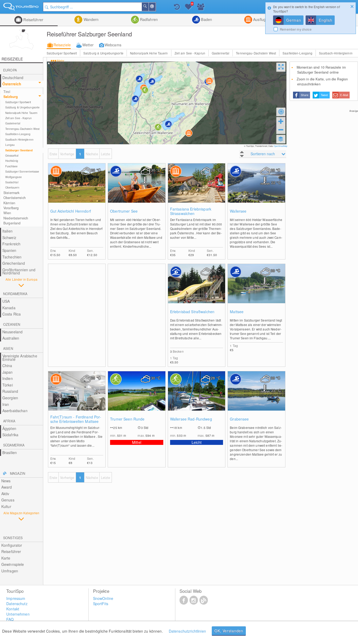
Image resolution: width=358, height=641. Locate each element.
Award (6, 487)
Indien (7, 378)
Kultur (6, 506)
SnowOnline (103, 598)
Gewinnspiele (12, 564)
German (293, 20)
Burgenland (11, 223)
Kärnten (9, 203)
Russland (10, 391)
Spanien (9, 250)
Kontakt (12, 608)
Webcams (113, 44)
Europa (10, 70)
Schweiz (9, 237)
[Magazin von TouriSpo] (203, 600)
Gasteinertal (220, 53)
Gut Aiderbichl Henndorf (70, 211)
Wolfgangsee (13, 177)
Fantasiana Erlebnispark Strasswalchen (190, 211)
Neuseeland (12, 331)
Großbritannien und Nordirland (19, 271)
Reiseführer (32, 19)
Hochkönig (11, 161)
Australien (10, 338)
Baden (206, 19)
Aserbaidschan (15, 410)
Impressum (15, 598)
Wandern (90, 19)
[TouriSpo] (21, 7)
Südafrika (10, 434)
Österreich (11, 83)
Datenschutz (17, 603)
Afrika (9, 421)
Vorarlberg (11, 208)
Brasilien (9, 452)
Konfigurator (11, 545)
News (6, 480)
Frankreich (11, 243)
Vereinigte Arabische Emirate (19, 357)
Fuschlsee (11, 166)
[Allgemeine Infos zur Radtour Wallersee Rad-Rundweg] (196, 396)
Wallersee (238, 211)
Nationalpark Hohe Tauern (149, 53)
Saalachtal (11, 182)
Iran (5, 404)
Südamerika (13, 445)
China (7, 365)
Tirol (6, 91)
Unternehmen (18, 614)
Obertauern (12, 187)
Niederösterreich (15, 218)
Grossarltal (11, 155)
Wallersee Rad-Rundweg (191, 419)
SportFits (100, 603)
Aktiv (5, 493)
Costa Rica (11, 314)
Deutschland (13, 77)
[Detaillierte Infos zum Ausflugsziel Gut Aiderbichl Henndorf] (77, 188)
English (325, 20)
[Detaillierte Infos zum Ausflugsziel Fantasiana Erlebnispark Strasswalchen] (196, 188)
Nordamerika (15, 293)
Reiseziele (62, 44)
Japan (7, 372)
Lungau (10, 145)
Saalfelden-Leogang (297, 53)
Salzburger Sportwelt (62, 53)
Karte (5, 558)
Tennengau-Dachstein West (256, 53)
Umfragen (9, 570)
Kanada (8, 307)
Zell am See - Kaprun (190, 53)
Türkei (7, 385)
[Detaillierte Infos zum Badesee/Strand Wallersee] (256, 188)
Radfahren (148, 19)
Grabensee (239, 419)
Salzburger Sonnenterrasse (22, 171)
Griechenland (13, 263)
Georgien (10, 397)
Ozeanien (11, 324)
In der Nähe (155, 7)
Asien (8, 348)
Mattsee (236, 312)
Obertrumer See (124, 211)
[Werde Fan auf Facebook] (184, 600)
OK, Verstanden (228, 630)
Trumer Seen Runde (127, 419)
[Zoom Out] (280, 129)
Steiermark (11, 192)
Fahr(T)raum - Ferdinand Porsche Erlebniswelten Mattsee (75, 419)
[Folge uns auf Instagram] (193, 600)
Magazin (17, 473)
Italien (7, 231)
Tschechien (11, 256)
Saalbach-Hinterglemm (335, 53)
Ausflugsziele (263, 19)
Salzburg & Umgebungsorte (103, 53)
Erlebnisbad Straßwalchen (192, 312)
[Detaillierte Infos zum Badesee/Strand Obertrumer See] (136, 188)
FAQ (10, 619)
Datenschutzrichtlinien (187, 631)
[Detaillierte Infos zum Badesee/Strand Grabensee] (256, 396)
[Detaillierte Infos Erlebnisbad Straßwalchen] (196, 289)
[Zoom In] (280, 121)
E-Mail (344, 95)
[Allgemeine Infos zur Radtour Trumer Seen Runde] (136, 396)
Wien (7, 213)
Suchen (148, 6)
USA (6, 301)
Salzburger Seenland (18, 150)
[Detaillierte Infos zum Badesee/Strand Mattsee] (256, 289)
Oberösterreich (14, 197)
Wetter (88, 44)
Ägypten (9, 428)
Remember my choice (296, 29)
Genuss (7, 499)
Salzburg (10, 96)
